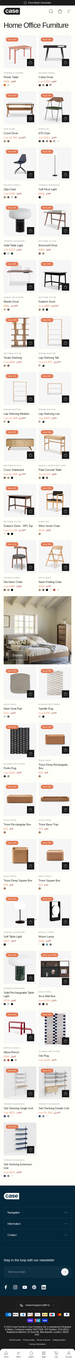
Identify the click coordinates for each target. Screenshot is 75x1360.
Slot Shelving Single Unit (18, 1108)
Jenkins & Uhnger (13, 73)
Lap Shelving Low (49, 413)
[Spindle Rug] (55, 683)
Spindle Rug (46, 708)
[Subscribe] (64, 1272)
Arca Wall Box (47, 996)
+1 (58, 590)
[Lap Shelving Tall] (55, 332)
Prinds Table (11, 77)
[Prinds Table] (20, 51)
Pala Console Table (50, 469)
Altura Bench (11, 1052)
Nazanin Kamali (47, 73)
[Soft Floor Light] (55, 164)
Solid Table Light (13, 245)
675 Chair (44, 133)
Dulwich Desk (47, 301)
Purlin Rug (10, 768)
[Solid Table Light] (20, 220)
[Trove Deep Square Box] (20, 855)
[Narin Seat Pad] (20, 683)
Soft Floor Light (48, 189)
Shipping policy (59, 1340)
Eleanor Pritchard (49, 704)
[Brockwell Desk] (55, 220)
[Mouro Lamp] (55, 911)
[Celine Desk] (55, 51)
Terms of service (43, 1340)
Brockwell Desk (48, 245)
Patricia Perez (47, 932)
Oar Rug (44, 1055)
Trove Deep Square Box (18, 880)
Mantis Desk (11, 301)
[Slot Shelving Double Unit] (55, 1083)
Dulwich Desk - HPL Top (18, 525)
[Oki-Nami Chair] (20, 556)
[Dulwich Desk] (55, 276)
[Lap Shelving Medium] (20, 388)
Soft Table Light (13, 936)
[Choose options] (30, 62)
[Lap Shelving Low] (55, 388)
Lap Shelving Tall (49, 357)
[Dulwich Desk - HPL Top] (20, 500)
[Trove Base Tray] (55, 799)
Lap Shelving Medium (16, 413)
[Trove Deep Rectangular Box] (55, 739)
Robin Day (44, 129)
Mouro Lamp (46, 936)
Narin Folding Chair (50, 581)
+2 (58, 141)
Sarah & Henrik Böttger (52, 466)
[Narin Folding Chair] (55, 556)
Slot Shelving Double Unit (54, 1108)
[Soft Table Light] (20, 911)
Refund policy (15, 1340)
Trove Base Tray (48, 824)
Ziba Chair (10, 189)
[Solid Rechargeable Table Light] (20, 967)
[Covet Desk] (20, 107)
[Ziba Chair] (20, 164)
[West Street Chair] (55, 500)
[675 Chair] (55, 107)
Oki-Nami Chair (13, 581)
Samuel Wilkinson (13, 297)
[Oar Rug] (55, 1028)
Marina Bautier (47, 353)
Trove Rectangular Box (17, 824)
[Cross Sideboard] (20, 444)
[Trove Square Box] (55, 855)
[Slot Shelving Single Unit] (20, 1083)
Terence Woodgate (49, 185)
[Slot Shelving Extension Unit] (20, 1139)
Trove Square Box (49, 880)
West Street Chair (49, 525)
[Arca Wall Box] (55, 969)
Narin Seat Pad (13, 708)
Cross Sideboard (14, 469)
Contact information (37, 1344)
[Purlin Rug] (20, 741)
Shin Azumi (9, 129)
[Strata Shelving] (20, 332)
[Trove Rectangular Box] (20, 799)
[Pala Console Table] (55, 444)
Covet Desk (11, 133)
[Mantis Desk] (20, 276)
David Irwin (45, 578)
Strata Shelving (13, 357)
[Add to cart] (65, 511)
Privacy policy (29, 1340)
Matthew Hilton (47, 241)
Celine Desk (46, 77)
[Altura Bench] (20, 1026)
